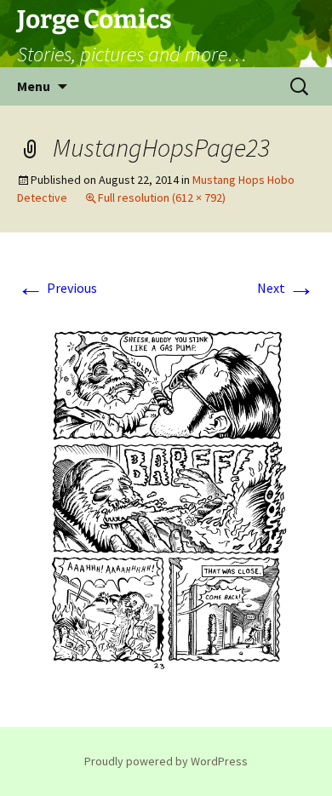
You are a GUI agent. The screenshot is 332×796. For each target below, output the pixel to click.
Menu (33, 85)
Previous (57, 287)
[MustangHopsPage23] (166, 498)
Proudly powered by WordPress (166, 761)
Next (286, 287)
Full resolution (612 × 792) (162, 197)
